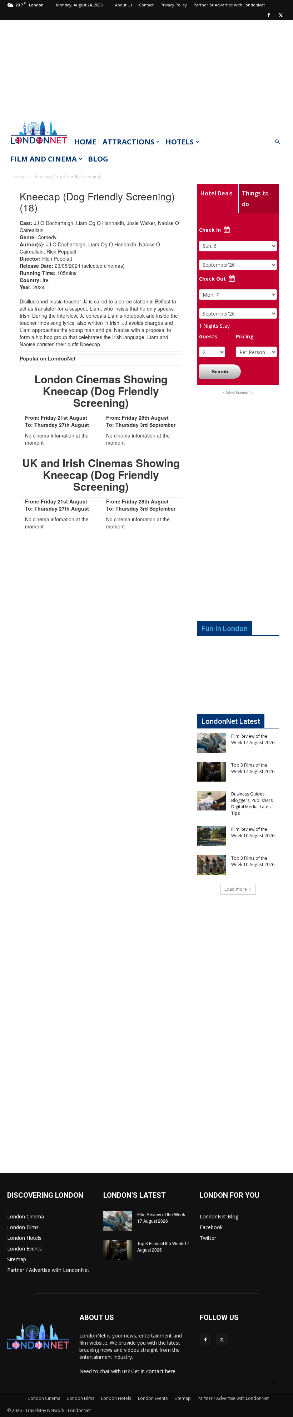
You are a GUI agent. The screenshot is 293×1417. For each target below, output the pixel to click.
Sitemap (16, 1259)
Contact (146, 4)
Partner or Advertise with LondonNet (229, 4)
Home (85, 142)
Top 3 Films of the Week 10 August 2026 (252, 861)
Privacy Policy (173, 4)
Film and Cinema (43, 159)
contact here (160, 1371)
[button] (277, 142)
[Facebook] (268, 15)
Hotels (179, 142)
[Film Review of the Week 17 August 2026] (211, 743)
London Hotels (24, 1237)
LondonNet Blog (219, 1216)
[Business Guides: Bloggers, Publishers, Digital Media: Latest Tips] (211, 800)
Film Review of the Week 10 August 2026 (252, 832)
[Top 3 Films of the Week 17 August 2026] (211, 772)
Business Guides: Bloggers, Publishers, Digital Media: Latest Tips (252, 803)
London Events (24, 1248)
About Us (123, 4)
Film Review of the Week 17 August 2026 (252, 739)
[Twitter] (280, 15)
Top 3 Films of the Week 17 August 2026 (252, 768)
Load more (235, 889)
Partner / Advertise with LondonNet (48, 1270)
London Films (23, 1227)
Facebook (211, 1227)
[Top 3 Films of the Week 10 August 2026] (211, 865)
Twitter (208, 1237)
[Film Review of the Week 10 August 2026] (211, 836)
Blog (98, 159)
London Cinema (25, 1216)
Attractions (128, 142)
